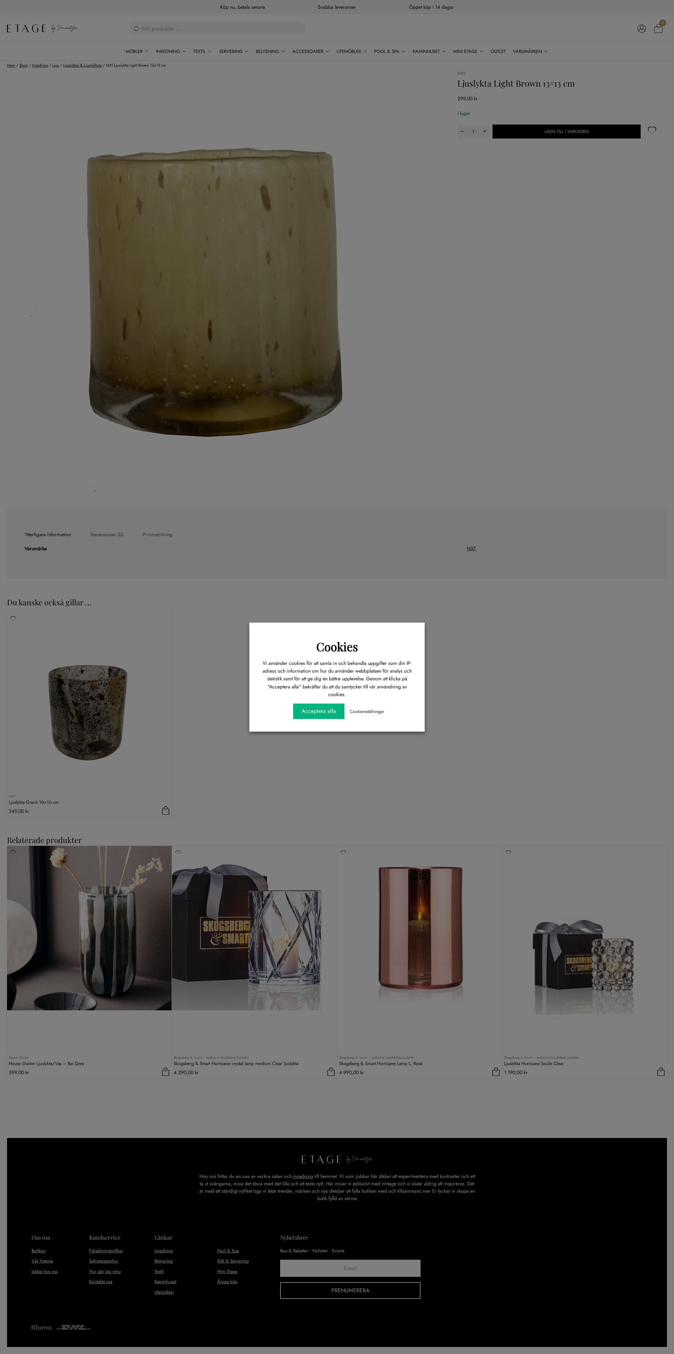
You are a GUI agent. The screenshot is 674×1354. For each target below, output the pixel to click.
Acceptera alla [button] (319, 711)
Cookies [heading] (337, 646)
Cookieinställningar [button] (367, 711)
